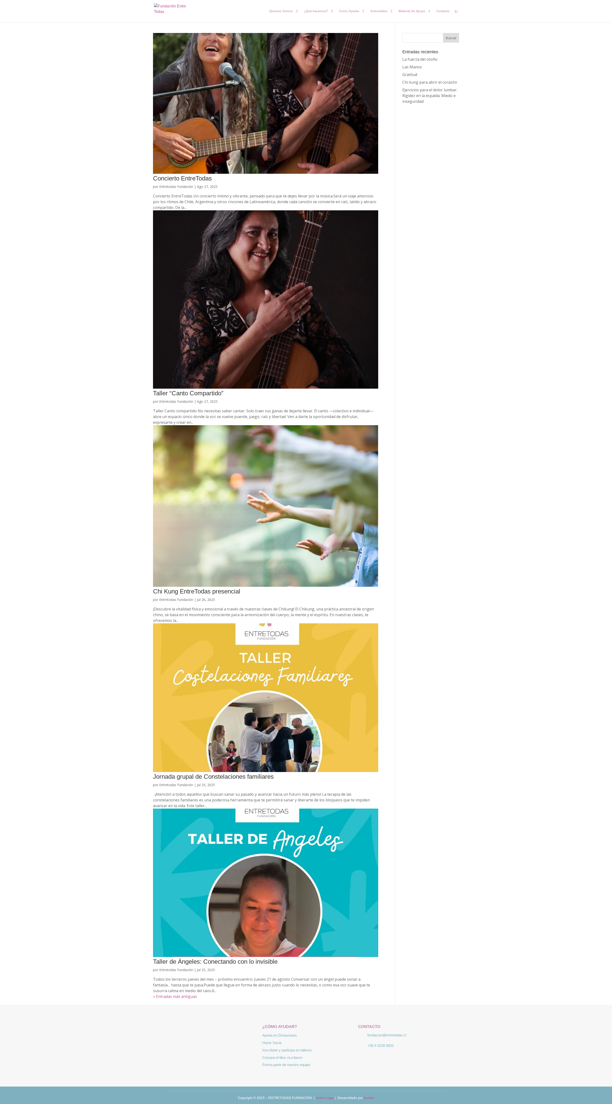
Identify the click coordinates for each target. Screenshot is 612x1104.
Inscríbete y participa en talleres (287, 1050)
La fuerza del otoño (419, 59)
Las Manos (412, 67)
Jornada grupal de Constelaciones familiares (213, 776)
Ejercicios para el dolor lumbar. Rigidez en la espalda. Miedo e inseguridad (429, 95)
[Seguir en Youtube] (224, 1035)
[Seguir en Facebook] (196, 1035)
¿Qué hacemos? (316, 11)
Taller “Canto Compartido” (188, 393)
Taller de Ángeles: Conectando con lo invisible (215, 961)
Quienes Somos (281, 11)
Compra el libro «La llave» (282, 1057)
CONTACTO (369, 1026)
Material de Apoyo (412, 11)
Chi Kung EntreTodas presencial (196, 591)
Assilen (369, 1098)
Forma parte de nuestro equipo (286, 1065)
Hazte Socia (271, 1043)
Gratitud (409, 74)
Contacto (442, 11)
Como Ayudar (349, 11)
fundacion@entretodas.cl (386, 1035)
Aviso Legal (325, 1098)
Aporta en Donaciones (279, 1035)
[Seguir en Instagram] (210, 1035)
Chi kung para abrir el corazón (429, 82)
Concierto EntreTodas (182, 178)
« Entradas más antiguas (175, 996)
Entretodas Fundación (176, 186)
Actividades (379, 11)
